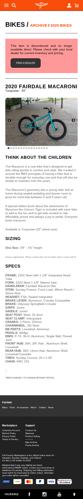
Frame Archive (32, 445)
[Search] (14, 5)
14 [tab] (42, 148)
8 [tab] (26, 148)
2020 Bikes (61, 25)
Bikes (15, 24)
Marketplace (9, 425)
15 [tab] (44, 148)
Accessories (23, 407)
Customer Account (11, 430)
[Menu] (6, 5)
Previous (9, 120)
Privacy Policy (9, 436)
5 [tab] (19, 148)
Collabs (42, 407)
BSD (28, 460)
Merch (34, 407)
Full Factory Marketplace (14, 455)
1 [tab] (8, 148)
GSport (37, 458)
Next (73, 120)
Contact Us (30, 430)
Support (30, 425)
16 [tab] (47, 148)
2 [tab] (11, 148)
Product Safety (32, 436)
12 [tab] (37, 148)
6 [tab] (21, 148)
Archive (38, 25)
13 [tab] (39, 148)
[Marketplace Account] (69, 5)
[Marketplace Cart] (76, 5)
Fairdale (7, 402)
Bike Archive (31, 442)
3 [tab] (14, 148)
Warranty (29, 433)
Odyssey (6, 458)
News (50, 407)
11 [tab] (34, 148)
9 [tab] (29, 148)
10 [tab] (31, 148)
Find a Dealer (25, 63)
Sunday (15, 458)
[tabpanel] (41, 122)
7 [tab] (24, 148)
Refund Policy (9, 433)
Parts (12, 407)
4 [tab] (16, 148)
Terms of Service (10, 439)
